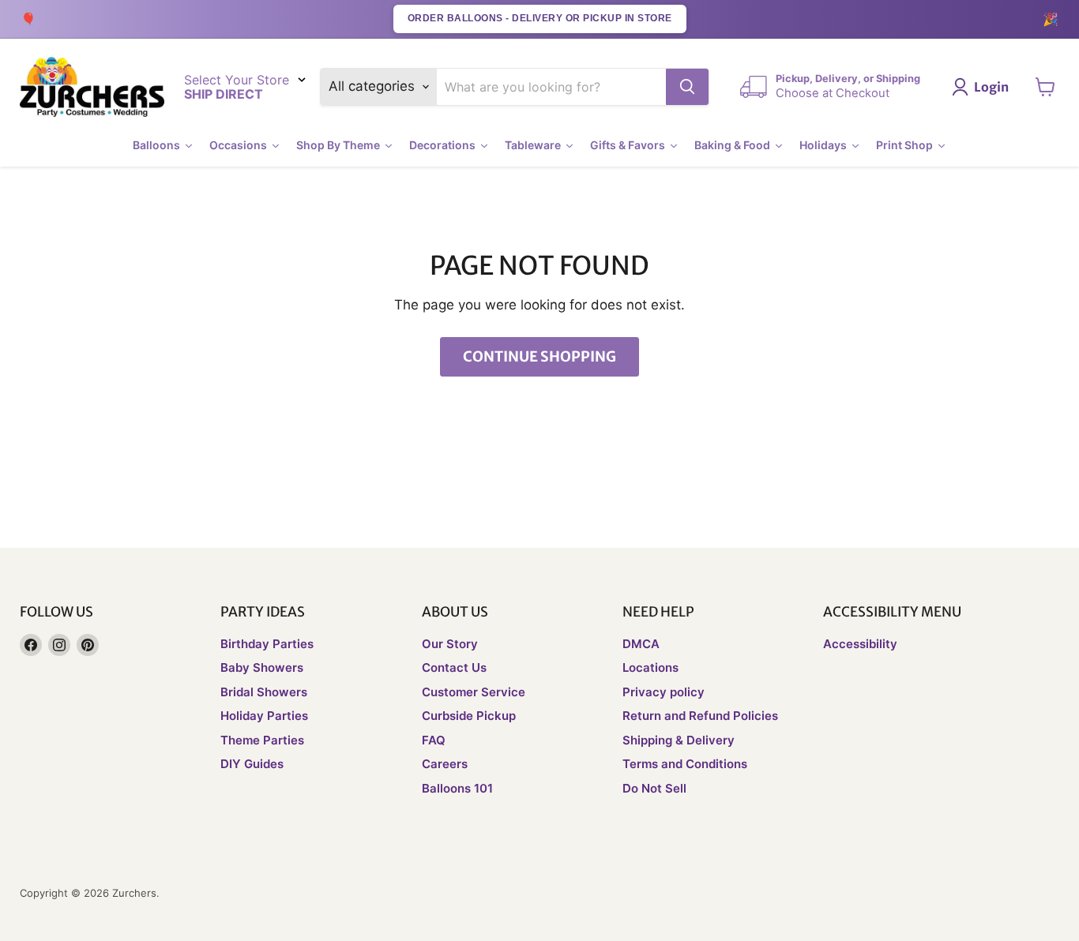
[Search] (687, 87)
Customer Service (473, 691)
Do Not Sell (654, 788)
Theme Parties (262, 740)
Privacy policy (663, 691)
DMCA (641, 643)
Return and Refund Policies (700, 715)
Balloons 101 (457, 788)
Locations (650, 667)
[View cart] (1045, 86)
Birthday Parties (267, 643)
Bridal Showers (263, 691)
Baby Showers (261, 667)
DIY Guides (252, 763)
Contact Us (454, 667)
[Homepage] (92, 87)
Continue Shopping (539, 356)
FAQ (434, 740)
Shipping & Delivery (678, 740)
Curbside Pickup (469, 715)
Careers (445, 763)
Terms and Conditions (684, 763)
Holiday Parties (264, 715)
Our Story (450, 643)
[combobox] (552, 87)
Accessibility (860, 643)
